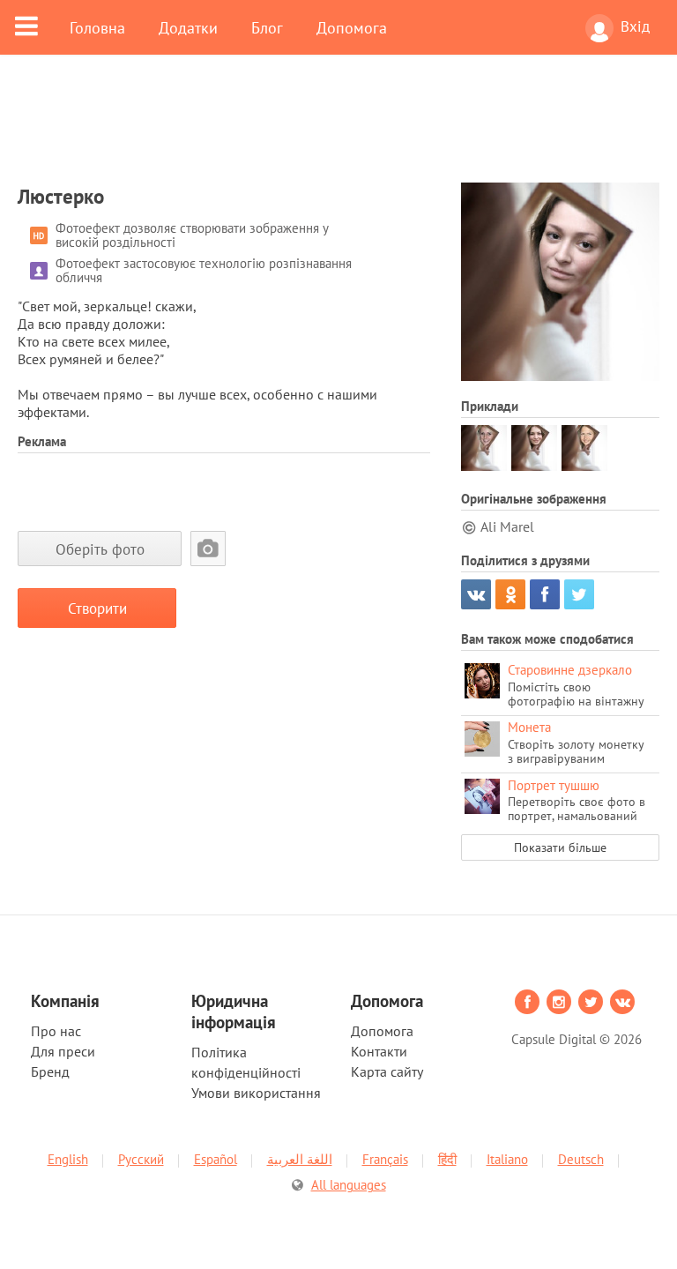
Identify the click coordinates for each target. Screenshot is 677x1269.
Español (215, 1159)
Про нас (56, 1031)
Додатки (188, 27)
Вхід (635, 26)
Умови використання (256, 1092)
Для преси (63, 1051)
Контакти (379, 1051)
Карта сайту (387, 1071)
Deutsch (581, 1159)
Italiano (507, 1159)
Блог (267, 27)
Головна (97, 27)
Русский (141, 1159)
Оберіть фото (100, 549)
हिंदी (447, 1159)
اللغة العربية (299, 1159)
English (68, 1159)
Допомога (351, 27)
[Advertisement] (338, 129)
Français (385, 1159)
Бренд (50, 1071)
